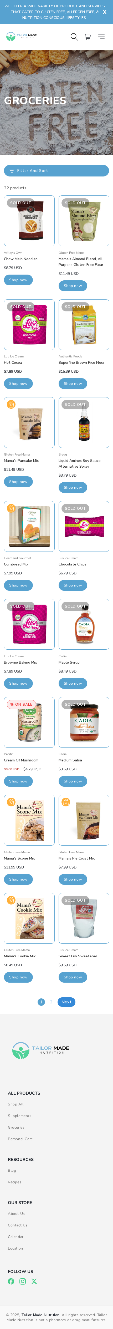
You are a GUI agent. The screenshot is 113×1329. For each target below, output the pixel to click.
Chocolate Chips (72, 564)
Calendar (16, 1236)
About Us (16, 1213)
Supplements (20, 1115)
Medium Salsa (70, 760)
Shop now (18, 279)
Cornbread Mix (16, 564)
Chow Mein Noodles (21, 258)
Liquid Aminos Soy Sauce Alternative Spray (80, 463)
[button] (103, 37)
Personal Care (20, 1138)
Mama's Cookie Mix (19, 956)
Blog (12, 1170)
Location (15, 1248)
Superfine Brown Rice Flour (82, 362)
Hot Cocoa (13, 362)
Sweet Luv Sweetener (78, 956)
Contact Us (18, 1225)
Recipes (14, 1182)
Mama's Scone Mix (19, 858)
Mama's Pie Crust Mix (77, 858)
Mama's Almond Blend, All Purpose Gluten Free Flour (81, 261)
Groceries (16, 1127)
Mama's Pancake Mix (21, 460)
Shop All (16, 1104)
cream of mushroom (21, 760)
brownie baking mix (20, 662)
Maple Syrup (69, 662)
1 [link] (41, 1002)
